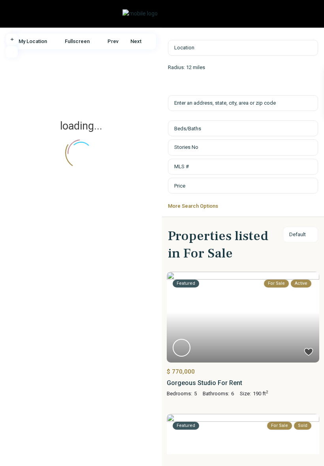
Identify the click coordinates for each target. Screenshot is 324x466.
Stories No (186, 147)
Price (179, 186)
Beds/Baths (187, 129)
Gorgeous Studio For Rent (204, 383)
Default (297, 234)
